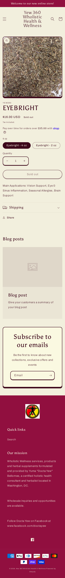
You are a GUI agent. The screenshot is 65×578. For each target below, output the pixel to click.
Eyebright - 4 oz (16, 145)
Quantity (7, 153)
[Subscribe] (50, 375)
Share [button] (10, 217)
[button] (4, 19)
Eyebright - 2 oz (46, 145)
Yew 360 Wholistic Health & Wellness (31, 568)
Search (11, 439)
